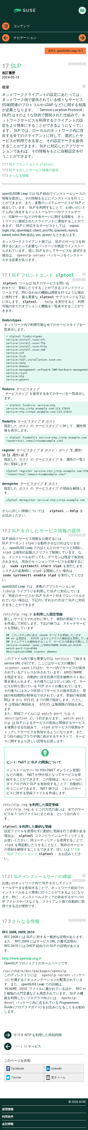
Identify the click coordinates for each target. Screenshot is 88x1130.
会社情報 (8, 1124)
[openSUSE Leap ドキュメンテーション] (82, 10)
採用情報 (8, 1109)
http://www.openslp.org (20, 958)
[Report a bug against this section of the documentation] (84, 64)
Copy (83, 336)
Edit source (75, 64)
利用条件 (8, 1116)
